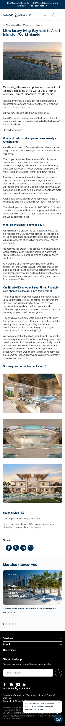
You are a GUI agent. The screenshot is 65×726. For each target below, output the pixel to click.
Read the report (36, 6)
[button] (52, 14)
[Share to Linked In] (23, 547)
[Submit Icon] (57, 673)
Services (8, 638)
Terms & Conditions (35, 695)
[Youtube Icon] (18, 684)
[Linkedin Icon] (25, 684)
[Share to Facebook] (9, 547)
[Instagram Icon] (11, 684)
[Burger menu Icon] (60, 15)
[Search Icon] (45, 15)
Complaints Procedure (13, 695)
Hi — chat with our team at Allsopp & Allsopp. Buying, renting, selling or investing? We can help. (39, 706)
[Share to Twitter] (16, 547)
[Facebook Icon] (5, 684)
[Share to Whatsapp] (31, 547)
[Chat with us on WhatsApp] (58, 719)
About (6, 644)
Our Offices (9, 650)
